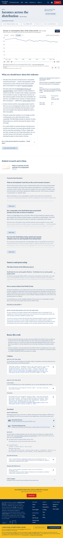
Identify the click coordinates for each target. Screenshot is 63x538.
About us (45, 504)
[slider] (11, 61)
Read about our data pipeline (14, 304)
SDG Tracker (35, 518)
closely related (26, 100)
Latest (26, 2)
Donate (57, 2)
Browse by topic (15, 2)
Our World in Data (5, 2)
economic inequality (27, 85)
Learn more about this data (38, 64)
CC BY (20, 68)
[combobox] (48, 2)
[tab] (6, 35)
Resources (32, 2)
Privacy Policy (25, 534)
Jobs (44, 514)
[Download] (52, 67)
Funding (44, 509)
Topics (33, 504)
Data (22, 2)
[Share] (55, 67)
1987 (8, 61)
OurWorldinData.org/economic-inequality (11, 68)
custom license (5, 513)
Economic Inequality (50, 13)
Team (44, 512)
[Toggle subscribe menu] (51, 2)
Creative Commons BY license (17, 349)
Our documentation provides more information (25, 435)
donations (22, 529)
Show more (11, 206)
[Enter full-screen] (58, 67)
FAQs (23, 517)
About (39, 2)
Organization (46, 507)
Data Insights (35, 509)
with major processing (49, 90)
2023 (58, 61)
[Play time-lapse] (4, 62)
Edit (53, 35)
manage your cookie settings (36, 534)
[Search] (48, 2)
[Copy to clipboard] (51, 367)
